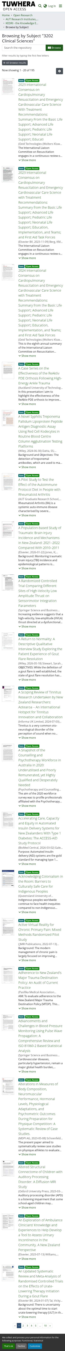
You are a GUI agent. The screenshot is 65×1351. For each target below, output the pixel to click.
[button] (19, 5)
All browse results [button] (16, 62)
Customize (35, 1346)
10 (45, 1325)
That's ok (8, 1346)
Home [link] (6, 15)
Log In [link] (52, 6)
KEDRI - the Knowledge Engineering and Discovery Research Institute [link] (22, 23)
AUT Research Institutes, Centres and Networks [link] (22, 19)
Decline (21, 1346)
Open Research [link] (22, 15)
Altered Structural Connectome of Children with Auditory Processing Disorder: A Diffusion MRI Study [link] (40, 1177)
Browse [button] (56, 48)
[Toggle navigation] (60, 6)
